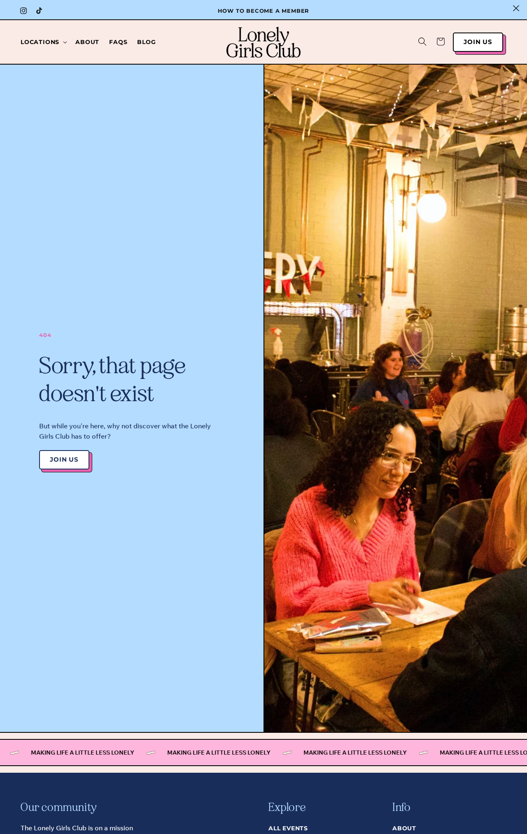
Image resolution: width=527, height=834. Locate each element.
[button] (43, 42)
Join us (478, 42)
